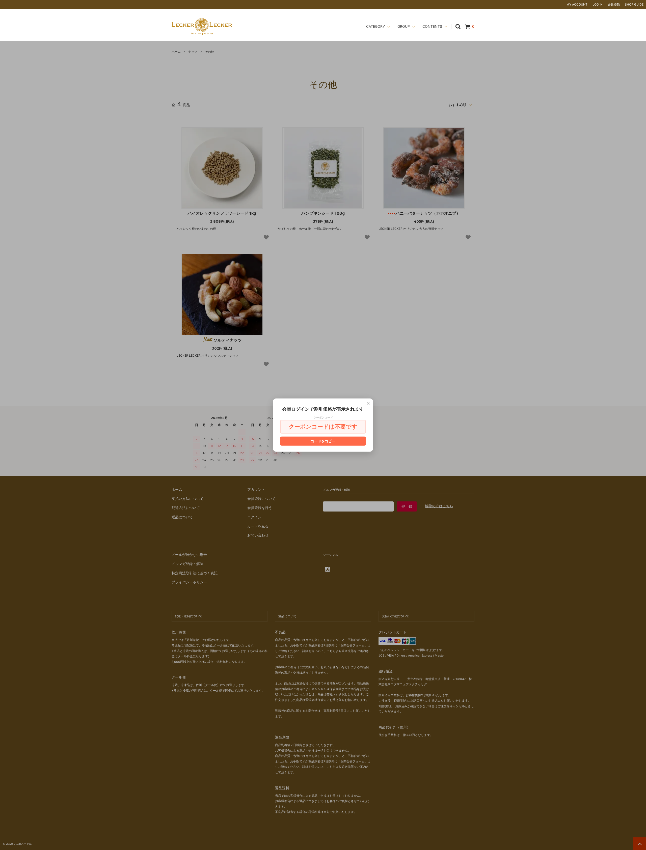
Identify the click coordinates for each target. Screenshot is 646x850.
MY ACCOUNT (577, 4)
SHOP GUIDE (634, 4)
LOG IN (598, 4)
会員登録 (614, 4)
